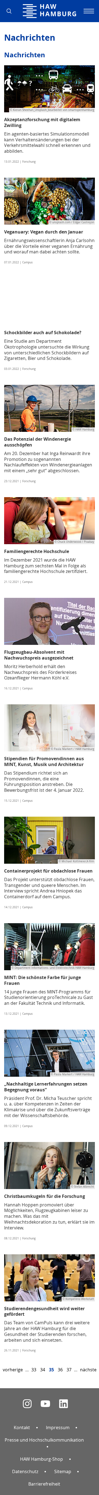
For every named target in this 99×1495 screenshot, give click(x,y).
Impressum (58, 1427)
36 (60, 1370)
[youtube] (45, 1404)
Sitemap (62, 1471)
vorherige (13, 1370)
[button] (11, 11)
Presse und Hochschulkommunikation (44, 1440)
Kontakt (22, 1427)
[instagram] (27, 1404)
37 (69, 1370)
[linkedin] (63, 1404)
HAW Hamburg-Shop (41, 1459)
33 (33, 1370)
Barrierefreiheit (44, 1484)
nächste (88, 1370)
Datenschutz (25, 1471)
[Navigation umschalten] (88, 11)
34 (42, 1370)
